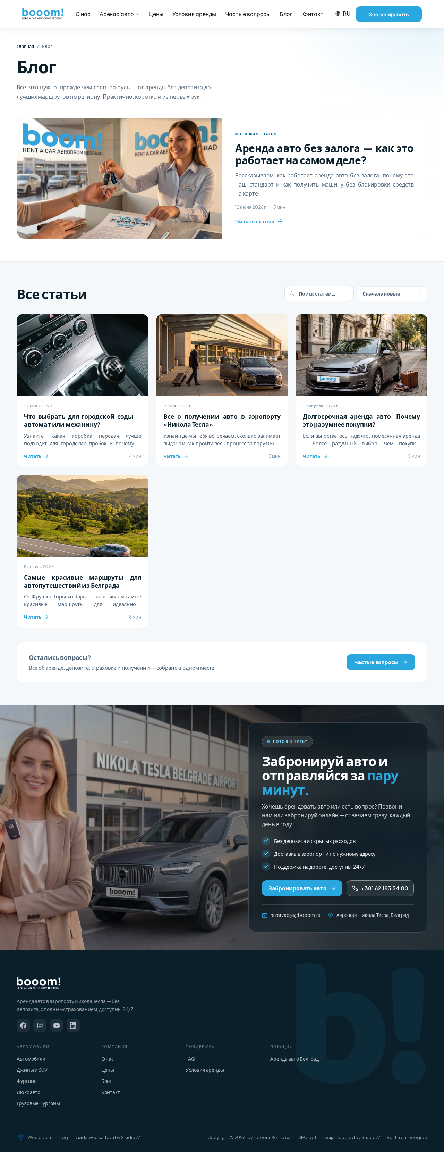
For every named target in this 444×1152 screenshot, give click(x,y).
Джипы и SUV (32, 1070)
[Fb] (23, 1025)
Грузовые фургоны (38, 1103)
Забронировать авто (297, 888)
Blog (63, 1137)
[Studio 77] (21, 1137)
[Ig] (39, 1025)
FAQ (190, 1058)
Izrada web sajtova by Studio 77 (108, 1137)
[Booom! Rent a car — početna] (39, 983)
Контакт (312, 13)
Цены (156, 13)
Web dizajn (39, 1137)
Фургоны (27, 1081)
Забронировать (389, 14)
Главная (25, 46)
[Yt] (56, 1025)
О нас (83, 13)
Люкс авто (28, 1092)
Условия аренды (194, 13)
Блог (286, 13)
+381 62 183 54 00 (384, 888)
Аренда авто (117, 13)
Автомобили (31, 1058)
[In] (73, 1025)
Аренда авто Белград (294, 1058)
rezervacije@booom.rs (295, 915)
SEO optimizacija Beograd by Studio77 (339, 1137)
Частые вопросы (248, 13)
